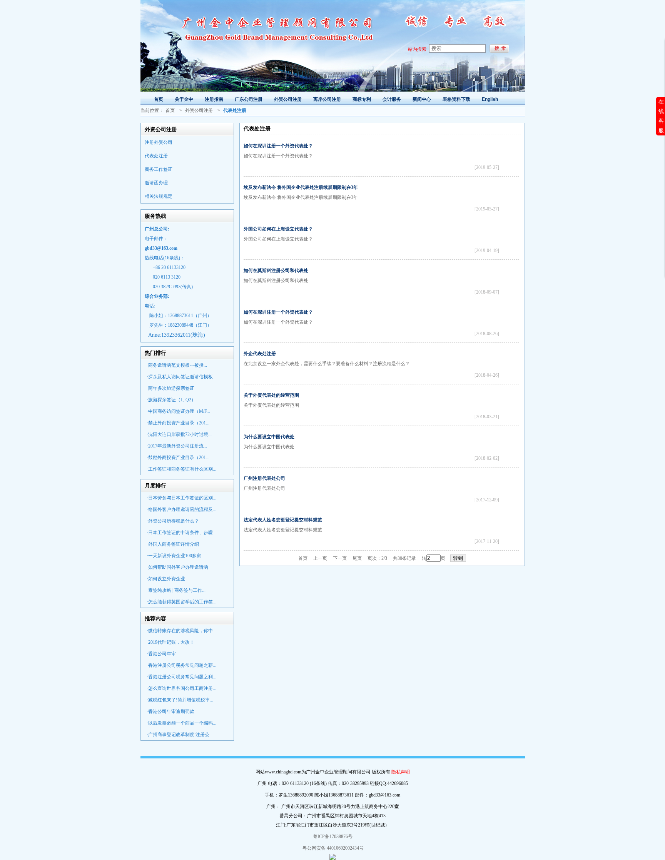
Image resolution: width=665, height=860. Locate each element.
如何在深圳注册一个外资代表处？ (278, 146)
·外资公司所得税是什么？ (173, 521)
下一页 (340, 558)
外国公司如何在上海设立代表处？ (278, 229)
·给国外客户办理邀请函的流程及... (181, 509)
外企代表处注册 (260, 353)
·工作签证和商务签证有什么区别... (181, 469)
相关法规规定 (158, 196)
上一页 (320, 558)
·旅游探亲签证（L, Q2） (171, 399)
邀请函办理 (156, 182)
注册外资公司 (158, 142)
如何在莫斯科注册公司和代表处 (276, 270)
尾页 (357, 558)
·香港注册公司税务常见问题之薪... (181, 665)
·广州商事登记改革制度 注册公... (180, 734)
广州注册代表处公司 (264, 478)
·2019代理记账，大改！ (170, 642)
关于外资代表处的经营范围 (271, 395)
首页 (170, 110)
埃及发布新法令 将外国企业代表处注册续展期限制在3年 (301, 187)
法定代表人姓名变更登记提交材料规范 (283, 520)
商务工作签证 (158, 169)
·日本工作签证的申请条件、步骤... (181, 532)
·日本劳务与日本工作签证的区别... (181, 498)
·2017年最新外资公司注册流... (177, 446)
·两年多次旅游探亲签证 (170, 388)
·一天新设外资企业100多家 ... (176, 555)
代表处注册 (156, 156)
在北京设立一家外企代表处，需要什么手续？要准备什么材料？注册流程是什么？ (327, 363)
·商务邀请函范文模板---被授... (177, 365)
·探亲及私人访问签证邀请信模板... (181, 376)
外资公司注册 (199, 110)
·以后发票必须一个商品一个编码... (181, 723)
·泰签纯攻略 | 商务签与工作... (176, 590)
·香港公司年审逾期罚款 (170, 711)
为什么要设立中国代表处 (269, 436)
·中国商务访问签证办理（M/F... (178, 411)
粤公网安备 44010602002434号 (332, 848)
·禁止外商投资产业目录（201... (178, 423)
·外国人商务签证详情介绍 (173, 544)
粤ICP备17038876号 (333, 836)
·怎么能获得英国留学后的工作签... (181, 602)
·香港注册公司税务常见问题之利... (181, 677)
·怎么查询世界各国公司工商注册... (181, 688)
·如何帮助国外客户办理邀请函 (177, 567)
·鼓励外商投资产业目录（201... (178, 457)
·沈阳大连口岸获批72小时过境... (179, 434)
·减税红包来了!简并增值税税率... (180, 700)
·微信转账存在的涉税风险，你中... (181, 630)
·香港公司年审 (161, 653)
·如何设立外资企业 (166, 578)
